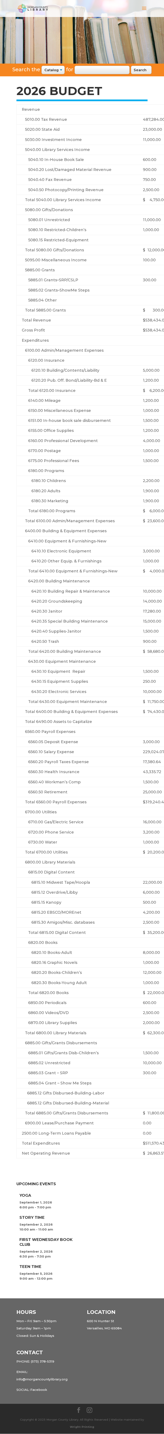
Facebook (38, 1390)
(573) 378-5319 (42, 1361)
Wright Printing (82, 1426)
